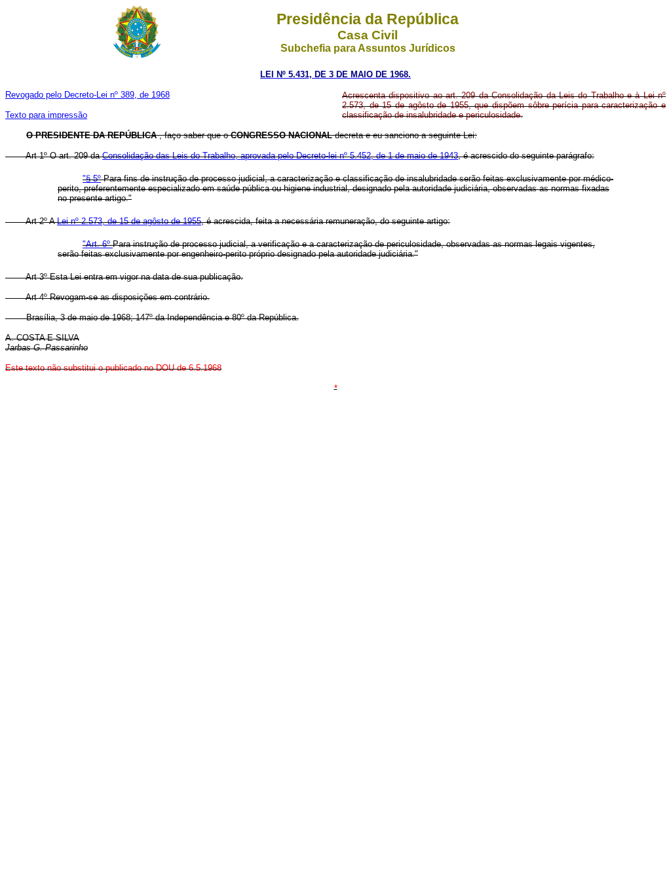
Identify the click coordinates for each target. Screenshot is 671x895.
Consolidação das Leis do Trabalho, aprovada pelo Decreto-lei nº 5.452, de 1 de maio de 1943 (280, 156)
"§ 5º (92, 178)
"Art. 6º (98, 244)
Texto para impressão (46, 115)
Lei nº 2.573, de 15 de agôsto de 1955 (129, 221)
